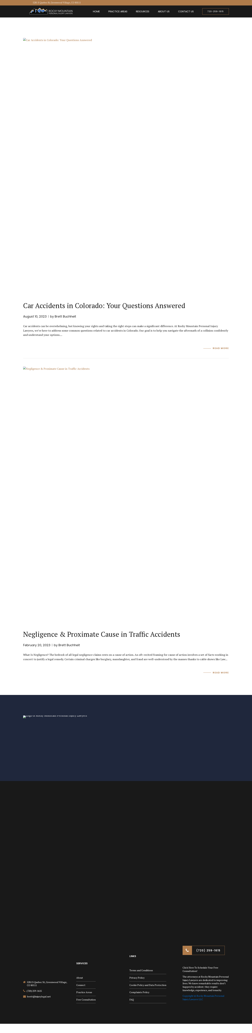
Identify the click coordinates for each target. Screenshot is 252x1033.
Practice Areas (117, 11)
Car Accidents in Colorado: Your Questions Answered (104, 305)
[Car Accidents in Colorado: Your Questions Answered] (126, 166)
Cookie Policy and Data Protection (147, 985)
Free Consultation (86, 999)
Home (96, 11)
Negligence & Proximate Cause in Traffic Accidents (101, 634)
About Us (164, 11)
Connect (80, 985)
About (79, 977)
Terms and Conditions (141, 970)
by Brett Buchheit (63, 316)
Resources (142, 11)
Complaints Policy (139, 992)
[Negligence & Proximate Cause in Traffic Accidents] (126, 495)
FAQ (131, 999)
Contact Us (186, 11)
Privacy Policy (137, 977)
